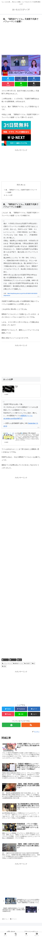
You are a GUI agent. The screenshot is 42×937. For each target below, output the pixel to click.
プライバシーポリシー (31, 931)
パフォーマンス (7, 663)
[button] (38, 471)
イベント (5, 660)
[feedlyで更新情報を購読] (11, 725)
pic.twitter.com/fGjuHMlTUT (13, 418)
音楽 (20, 660)
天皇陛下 (27, 663)
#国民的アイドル (27, 415)
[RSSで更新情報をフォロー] (30, 725)
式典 (4, 666)
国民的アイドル (18, 663)
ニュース (13, 660)
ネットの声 (9, 195)
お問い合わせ (11, 931)
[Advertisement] (21, 38)
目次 (18, 184)
